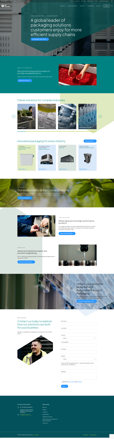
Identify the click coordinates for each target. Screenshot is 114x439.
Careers (71, 1)
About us (44, 407)
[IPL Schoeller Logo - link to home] (6, 6)
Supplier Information (47, 416)
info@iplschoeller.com (16, 1)
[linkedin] (112, 1)
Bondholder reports (103, 1)
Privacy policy (93, 434)
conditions (79, 381)
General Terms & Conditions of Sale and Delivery (49, 419)
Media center (90, 1)
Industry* (63, 356)
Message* (63, 371)
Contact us (45, 423)
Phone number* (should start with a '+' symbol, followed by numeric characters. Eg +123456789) (77, 363)
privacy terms (71, 381)
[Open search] (112, 6)
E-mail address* (65, 342)
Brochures (83, 1)
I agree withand (72, 381)
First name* (64, 321)
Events (96, 1)
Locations (77, 1)
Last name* (64, 328)
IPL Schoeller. (35, 434)
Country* (63, 335)
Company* (63, 349)
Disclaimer (85, 434)
